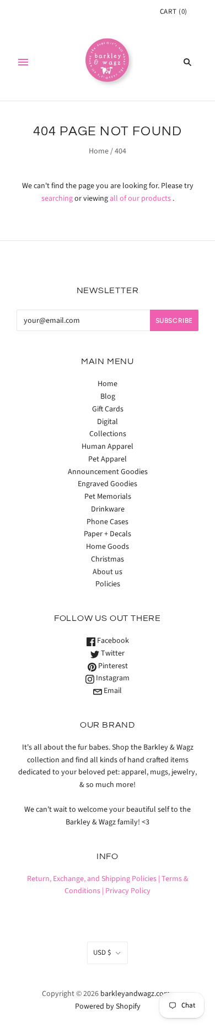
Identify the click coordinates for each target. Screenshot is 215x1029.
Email (112, 690)
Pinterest (112, 666)
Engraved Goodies (107, 483)
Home (99, 151)
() (173, 11)
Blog (107, 396)
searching (57, 198)
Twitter (112, 653)
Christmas (107, 559)
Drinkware (108, 509)
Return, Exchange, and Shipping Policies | (93, 878)
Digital (107, 421)
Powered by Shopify (108, 1006)
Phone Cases (107, 521)
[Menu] (23, 62)
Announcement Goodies (108, 471)
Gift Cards (107, 409)
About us (107, 571)
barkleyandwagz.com (135, 993)
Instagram (112, 678)
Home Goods (107, 546)
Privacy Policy (127, 890)
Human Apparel (107, 446)
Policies (107, 584)
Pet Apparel (107, 459)
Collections (107, 433)
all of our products (140, 198)
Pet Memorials (107, 496)
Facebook (112, 640)
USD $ (102, 953)
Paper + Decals (107, 534)
